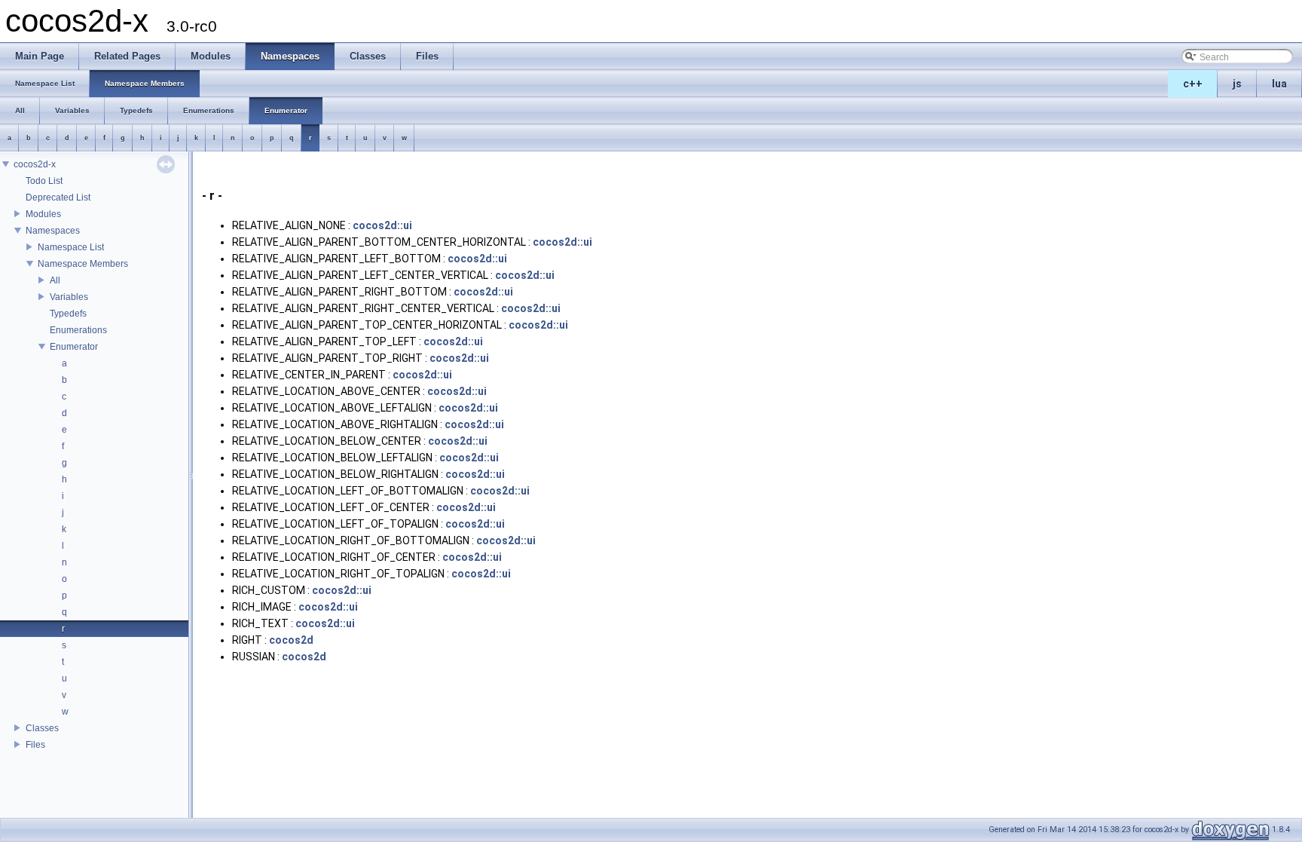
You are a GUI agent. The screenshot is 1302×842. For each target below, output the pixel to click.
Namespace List (71, 247)
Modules (43, 214)
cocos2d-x (35, 164)
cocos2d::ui (382, 225)
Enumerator (74, 346)
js (1237, 84)
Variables (69, 297)
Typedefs (68, 313)
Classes (42, 728)
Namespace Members (83, 264)
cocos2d (291, 640)
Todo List (44, 181)
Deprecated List (58, 197)
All (55, 280)
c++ (1193, 84)
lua (1279, 84)
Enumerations (78, 330)
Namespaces (53, 230)
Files (35, 744)
